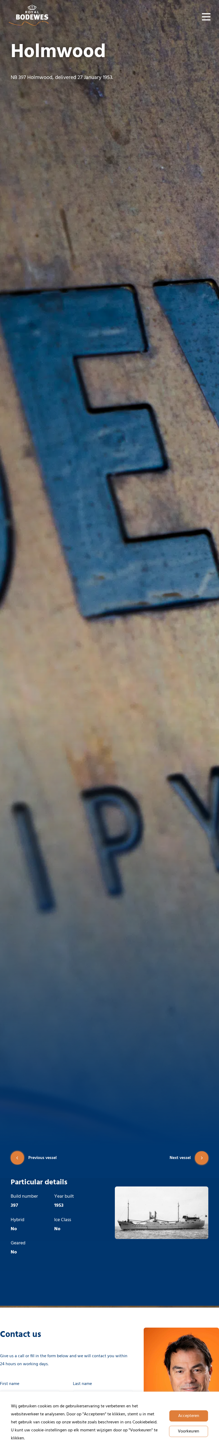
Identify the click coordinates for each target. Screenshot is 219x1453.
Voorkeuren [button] (188, 1431)
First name (9, 1383)
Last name (82, 1383)
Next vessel (180, 1157)
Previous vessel (42, 1157)
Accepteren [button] (188, 1415)
